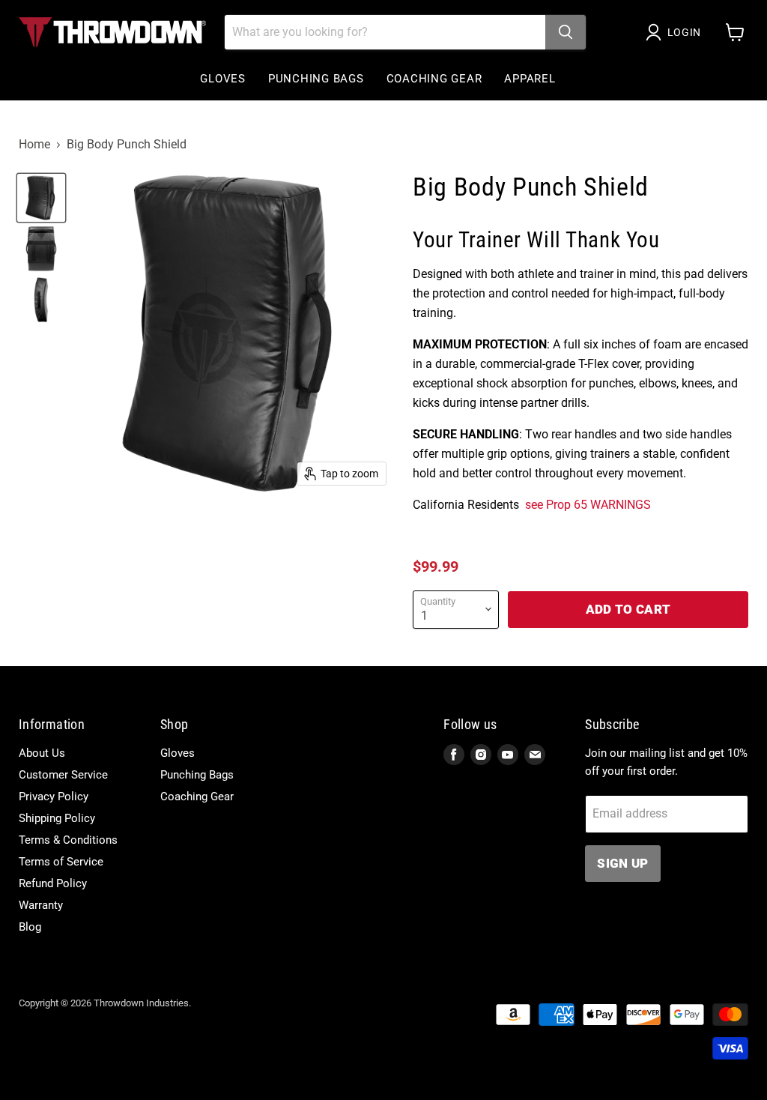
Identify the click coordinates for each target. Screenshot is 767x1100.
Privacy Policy (53, 796)
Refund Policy (53, 883)
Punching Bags (316, 78)
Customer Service (63, 775)
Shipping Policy (57, 818)
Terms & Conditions (68, 840)
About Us (42, 753)
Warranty (41, 905)
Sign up (622, 863)
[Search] (565, 32)
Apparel (529, 78)
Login (684, 32)
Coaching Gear (434, 78)
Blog (30, 927)
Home (34, 144)
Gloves (223, 78)
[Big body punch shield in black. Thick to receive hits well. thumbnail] (41, 300)
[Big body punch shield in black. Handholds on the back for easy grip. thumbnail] (41, 249)
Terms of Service (61, 861)
